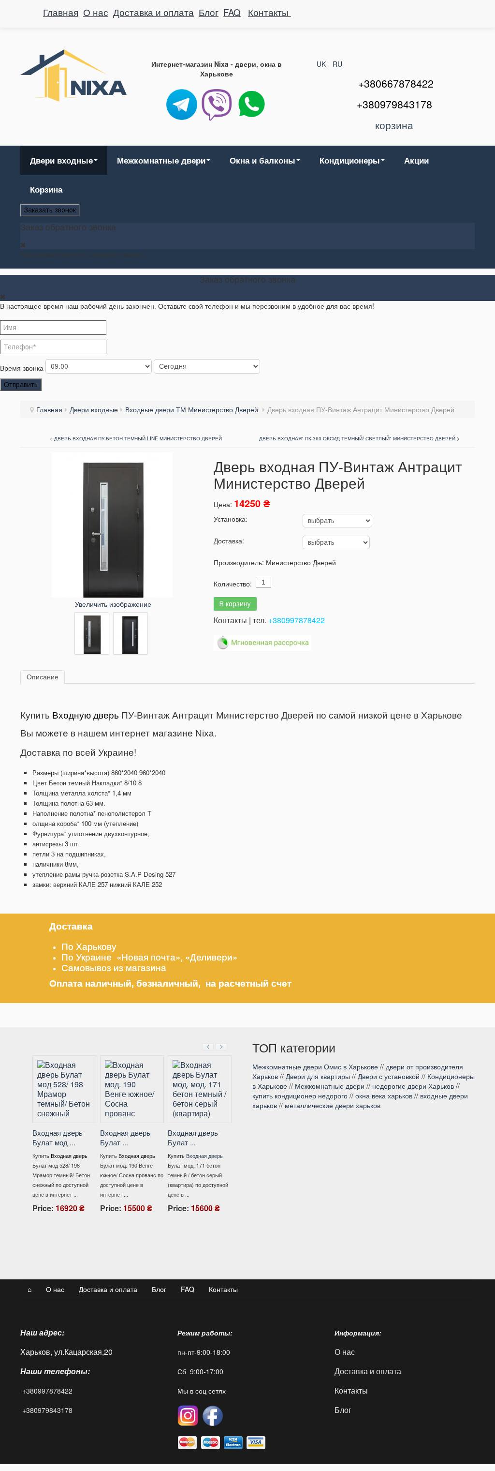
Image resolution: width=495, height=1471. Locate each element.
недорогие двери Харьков (413, 1086)
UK (322, 64)
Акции (416, 160)
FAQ (232, 12)
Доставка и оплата (153, 12)
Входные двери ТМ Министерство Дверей (192, 409)
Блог (208, 12)
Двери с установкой (389, 1076)
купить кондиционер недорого (300, 1095)
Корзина (46, 189)
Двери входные (61, 160)
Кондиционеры (350, 160)
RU (337, 64)
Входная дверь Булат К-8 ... (57, 1118)
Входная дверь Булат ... (192, 1137)
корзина (394, 125)
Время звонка (22, 368)
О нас (95, 12)
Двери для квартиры (318, 1076)
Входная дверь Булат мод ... (125, 1137)
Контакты (269, 12)
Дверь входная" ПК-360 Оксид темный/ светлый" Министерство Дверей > (359, 438)
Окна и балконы (262, 160)
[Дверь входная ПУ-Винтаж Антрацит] (91, 633)
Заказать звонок (50, 210)
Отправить (21, 385)
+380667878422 (396, 83)
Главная (60, 12)
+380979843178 (47, 1410)
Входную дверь (85, 715)
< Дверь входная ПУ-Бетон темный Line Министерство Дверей (136, 438)
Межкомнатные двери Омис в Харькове (315, 1066)
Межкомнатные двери (161, 160)
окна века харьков (383, 1095)
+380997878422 (296, 620)
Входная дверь (68, 1136)
